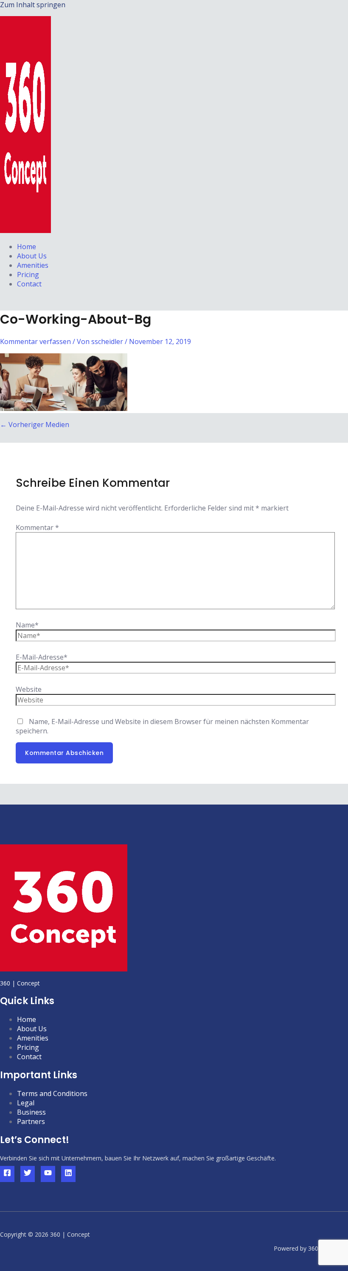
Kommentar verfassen (35, 341)
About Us (32, 256)
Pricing (28, 274)
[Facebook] (7, 1174)
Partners (31, 1121)
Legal (25, 1102)
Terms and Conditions (52, 1093)
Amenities (32, 265)
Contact (29, 284)
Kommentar (37, 527)
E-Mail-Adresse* (41, 657)
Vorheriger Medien (34, 424)
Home (26, 246)
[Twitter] (27, 1174)
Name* (27, 625)
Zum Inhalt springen (32, 4)
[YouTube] (48, 1174)
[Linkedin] (68, 1174)
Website (29, 689)
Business (31, 1112)
